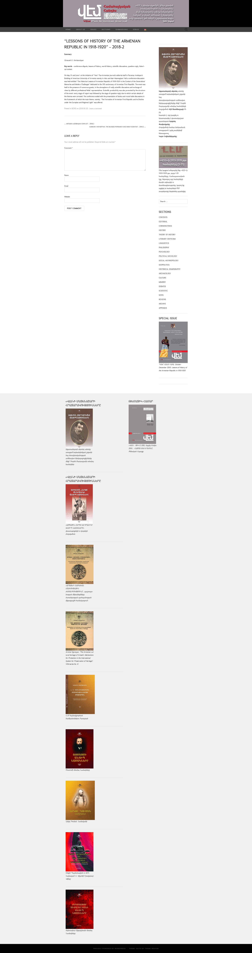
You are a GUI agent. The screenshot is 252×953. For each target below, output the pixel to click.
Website (67, 196)
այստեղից (181, 191)
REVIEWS (162, 299)
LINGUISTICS (164, 243)
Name (66, 175)
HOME (68, 29)
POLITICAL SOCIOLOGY (168, 256)
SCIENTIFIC (163, 291)
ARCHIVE (162, 303)
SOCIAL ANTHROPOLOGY (168, 260)
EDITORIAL (163, 221)
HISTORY (162, 230)
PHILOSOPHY (164, 247)
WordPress (120, 948)
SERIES (136, 29)
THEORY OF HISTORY (167, 234)
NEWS (74, 108)
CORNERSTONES (165, 226)
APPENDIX (163, 308)
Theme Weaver (152, 948)
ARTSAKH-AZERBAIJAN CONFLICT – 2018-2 (79, 124)
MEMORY (162, 282)
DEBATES (162, 286)
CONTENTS (163, 217)
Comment (68, 148)
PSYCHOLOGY (164, 252)
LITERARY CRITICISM (167, 239)
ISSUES (93, 29)
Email (66, 186)
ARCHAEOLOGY (165, 273)
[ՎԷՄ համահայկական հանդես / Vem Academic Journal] (126, 13)
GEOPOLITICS (164, 265)
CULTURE (162, 278)
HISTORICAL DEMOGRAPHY (169, 269)
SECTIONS (106, 29)
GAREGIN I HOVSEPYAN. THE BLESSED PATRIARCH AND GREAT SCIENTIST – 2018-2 (117, 127)
